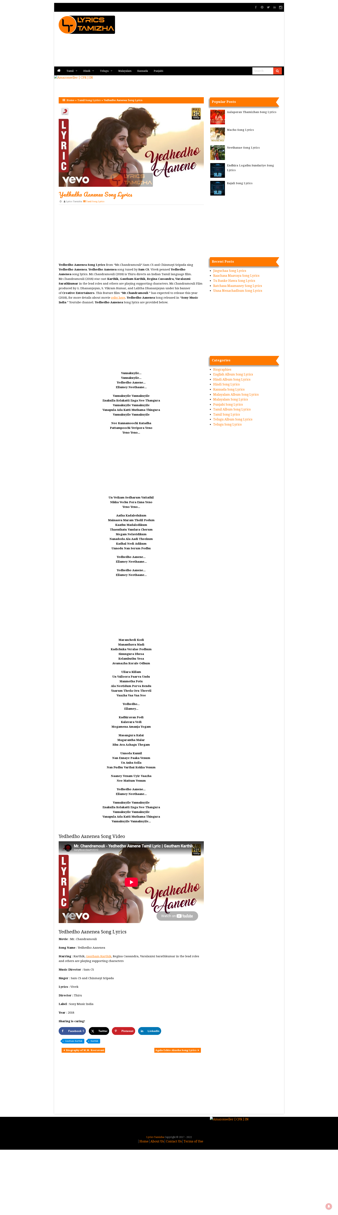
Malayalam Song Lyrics (230, 399)
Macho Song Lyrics (240, 129)
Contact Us (174, 1141)
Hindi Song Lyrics (226, 384)
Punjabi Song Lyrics (228, 404)
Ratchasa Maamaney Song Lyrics (237, 286)
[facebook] (256, 7)
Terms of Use (193, 1141)
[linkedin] (274, 7)
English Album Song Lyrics (233, 374)
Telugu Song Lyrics (227, 424)
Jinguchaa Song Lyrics (229, 271)
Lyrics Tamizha (74, 201)
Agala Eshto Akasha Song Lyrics (176, 1050)
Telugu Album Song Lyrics (232, 419)
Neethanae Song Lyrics (243, 147)
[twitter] (268, 7)
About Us (157, 1141)
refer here (118, 297)
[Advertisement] (216, 39)
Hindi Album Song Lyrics (231, 379)
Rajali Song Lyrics (240, 183)
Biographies (222, 369)
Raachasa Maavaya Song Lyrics (236, 275)
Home (70, 100)
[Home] (59, 70)
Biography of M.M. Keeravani (85, 1050)
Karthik (94, 1041)
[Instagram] (281, 7)
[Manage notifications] (329, 1206)
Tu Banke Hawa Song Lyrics (234, 281)
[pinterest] (262, 7)
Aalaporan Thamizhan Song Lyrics (251, 112)
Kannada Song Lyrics (229, 389)
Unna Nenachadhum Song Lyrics (237, 291)
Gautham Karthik (98, 956)
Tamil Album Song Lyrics (232, 409)
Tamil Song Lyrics (89, 100)
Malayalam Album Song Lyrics (236, 394)
